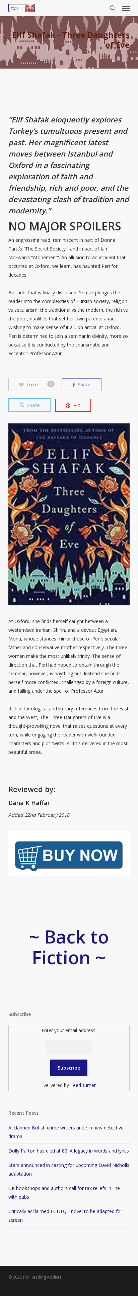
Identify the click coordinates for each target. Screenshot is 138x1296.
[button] (126, 8)
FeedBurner (83, 1085)
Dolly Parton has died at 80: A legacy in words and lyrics (68, 1151)
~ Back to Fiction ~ (69, 947)
